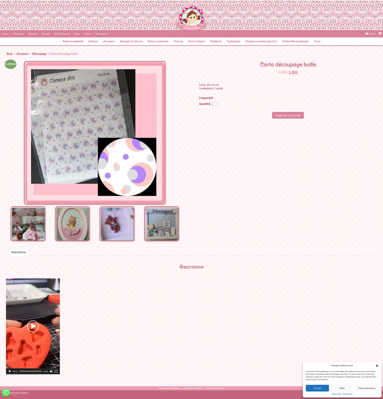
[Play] (9, 371)
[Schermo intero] (55, 371)
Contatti (46, 33)
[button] (377, 365)
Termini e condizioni (169, 388)
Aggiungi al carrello (288, 115)
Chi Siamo (18, 33)
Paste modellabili (73, 41)
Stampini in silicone (131, 41)
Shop (77, 33)
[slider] (30, 371)
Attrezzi (93, 41)
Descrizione (18, 252)
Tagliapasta (233, 41)
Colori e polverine (158, 41)
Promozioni (102, 33)
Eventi (87, 33)
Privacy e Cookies (193, 388)
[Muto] (51, 371)
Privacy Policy (336, 394)
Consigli (33, 33)
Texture (178, 41)
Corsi (317, 41)
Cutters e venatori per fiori (261, 41)
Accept (317, 388)
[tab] (18, 252)
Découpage (39, 53)
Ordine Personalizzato (295, 41)
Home (5, 33)
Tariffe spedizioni (215, 388)
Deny (342, 388)
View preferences (366, 388)
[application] (33, 326)
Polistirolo (216, 41)
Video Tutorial (62, 33)
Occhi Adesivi (196, 41)
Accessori (109, 41)
